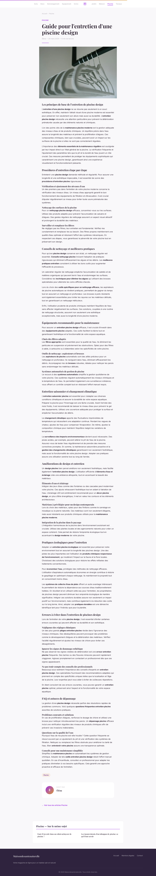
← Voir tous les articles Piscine (54, 805)
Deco (42, 4)
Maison (102, 4)
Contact (140, 855)
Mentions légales (128, 855)
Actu (36, 4)
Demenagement (53, 4)
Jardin (93, 4)
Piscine (110, 4)
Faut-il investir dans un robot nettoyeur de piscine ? (54, 835)
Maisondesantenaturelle (26, 856)
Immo (76, 4)
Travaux (119, 4)
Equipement (66, 4)
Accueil (44, 13)
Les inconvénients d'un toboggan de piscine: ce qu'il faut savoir (99, 835)
